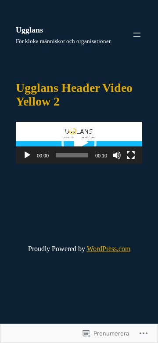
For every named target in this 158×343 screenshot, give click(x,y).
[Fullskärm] (130, 155)
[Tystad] (116, 155)
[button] (79, 143)
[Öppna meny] (137, 34)
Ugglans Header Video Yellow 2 (74, 95)
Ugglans (29, 30)
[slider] (72, 155)
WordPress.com (108, 248)
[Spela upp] (27, 155)
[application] (79, 143)
